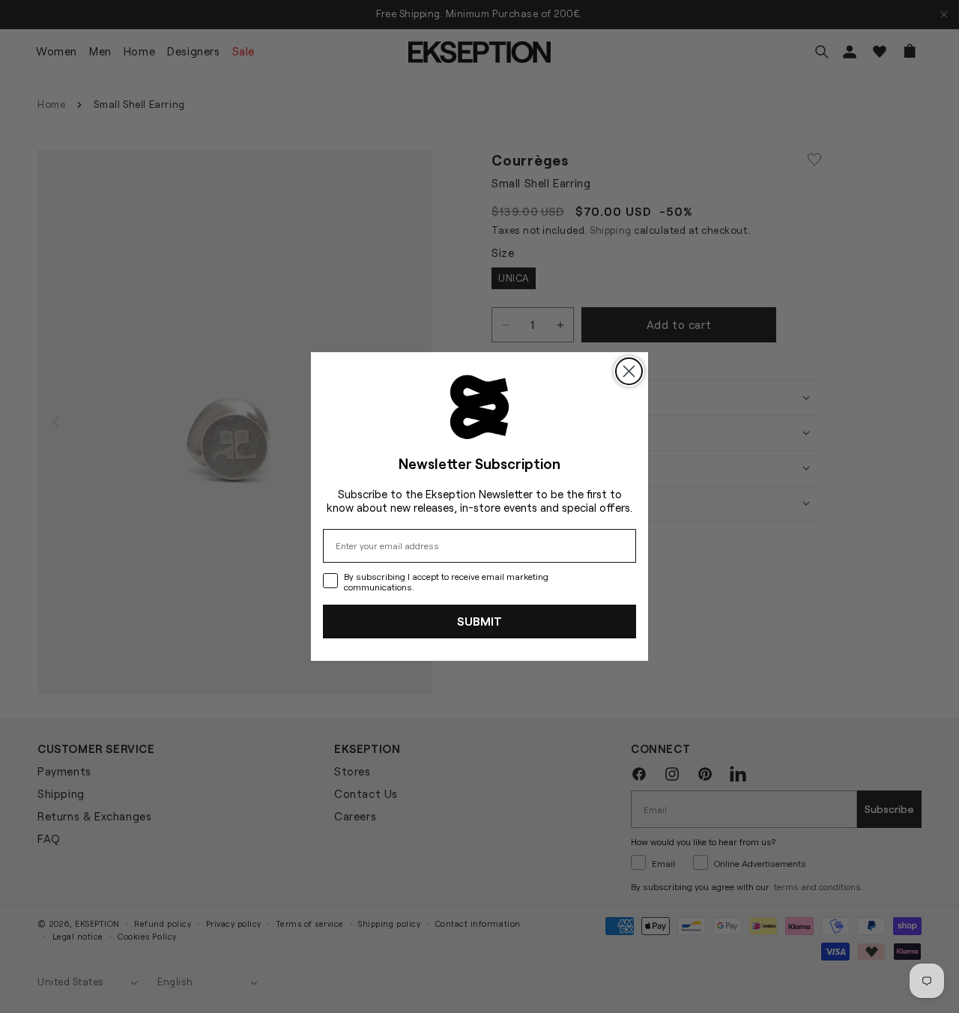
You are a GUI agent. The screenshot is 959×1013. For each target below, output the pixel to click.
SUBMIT (479, 621)
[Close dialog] (629, 371)
